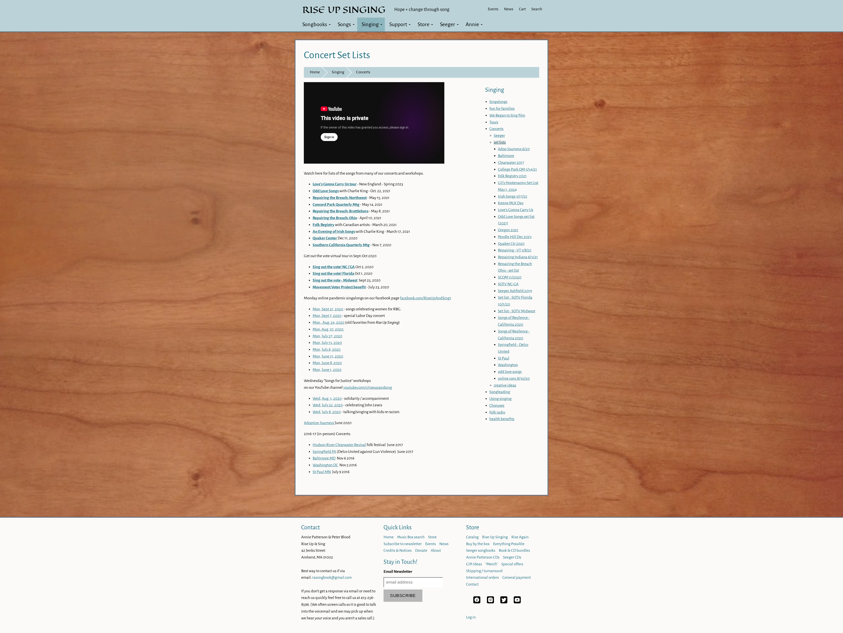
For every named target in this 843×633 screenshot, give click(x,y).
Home (315, 72)
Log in (471, 617)
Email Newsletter (398, 572)
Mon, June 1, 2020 (327, 370)
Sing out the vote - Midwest (335, 280)
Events (493, 9)
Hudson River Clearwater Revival (339, 445)
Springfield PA (324, 452)
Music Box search (411, 537)
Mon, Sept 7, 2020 (327, 316)
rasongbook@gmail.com (332, 577)
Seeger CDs (512, 557)
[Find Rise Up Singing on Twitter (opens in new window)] (503, 602)
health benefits (501, 419)
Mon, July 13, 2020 (327, 343)
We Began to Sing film (507, 115)
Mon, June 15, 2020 (328, 356)
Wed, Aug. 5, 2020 (327, 398)
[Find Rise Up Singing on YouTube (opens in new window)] (517, 602)
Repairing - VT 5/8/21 (514, 250)
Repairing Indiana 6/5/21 (518, 257)
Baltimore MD (324, 458)
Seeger (447, 24)
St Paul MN (322, 472)
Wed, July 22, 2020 (328, 405)
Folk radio (497, 412)
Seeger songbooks (480, 550)
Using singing (500, 399)
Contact (310, 527)
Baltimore (506, 156)
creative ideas (505, 385)
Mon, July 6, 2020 (326, 349)
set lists (500, 142)
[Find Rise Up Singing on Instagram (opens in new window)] (490, 602)
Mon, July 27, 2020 (327, 336)
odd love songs (510, 372)
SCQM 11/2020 (509, 277)
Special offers (512, 564)
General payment (516, 577)
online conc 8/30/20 (514, 378)
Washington (508, 365)
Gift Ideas (474, 564)
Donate (421, 550)
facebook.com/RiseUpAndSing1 (425, 298)
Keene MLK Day (511, 203)
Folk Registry (323, 225)
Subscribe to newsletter (403, 544)
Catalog (472, 537)
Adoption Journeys (319, 423)
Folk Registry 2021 (512, 176)
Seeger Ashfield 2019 (515, 291)
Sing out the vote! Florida (333, 273)
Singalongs (498, 102)
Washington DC (325, 465)
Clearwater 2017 (511, 163)
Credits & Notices (398, 550)
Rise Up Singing (495, 537)
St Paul (503, 358)
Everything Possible (508, 544)
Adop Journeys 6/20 (514, 149)
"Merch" (491, 564)
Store (423, 24)
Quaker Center (325, 238)
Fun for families (502, 109)
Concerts (363, 72)
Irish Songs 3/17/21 (512, 196)
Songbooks (314, 24)
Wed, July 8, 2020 (327, 412)
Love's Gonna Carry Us (515, 210)
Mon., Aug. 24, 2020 (328, 322)
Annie (472, 24)
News (508, 9)
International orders (482, 577)
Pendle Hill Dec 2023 (514, 237)
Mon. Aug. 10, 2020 (328, 329)
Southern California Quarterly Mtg (341, 245)
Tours (493, 122)
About (436, 550)
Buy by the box (478, 544)
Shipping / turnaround (484, 571)
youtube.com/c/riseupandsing (367, 387)
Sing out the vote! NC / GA (334, 267)
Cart (522, 9)
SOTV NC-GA (508, 284)
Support (398, 24)
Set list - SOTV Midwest (516, 311)
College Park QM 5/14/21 (517, 169)
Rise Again (520, 537)
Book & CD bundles (514, 550)
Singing (370, 24)
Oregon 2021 (508, 230)
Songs (344, 24)
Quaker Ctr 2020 (511, 244)
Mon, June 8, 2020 (327, 363)
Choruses (496, 405)
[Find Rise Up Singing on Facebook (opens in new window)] (476, 602)
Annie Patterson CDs (482, 557)
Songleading (499, 392)
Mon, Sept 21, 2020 (328, 309)
